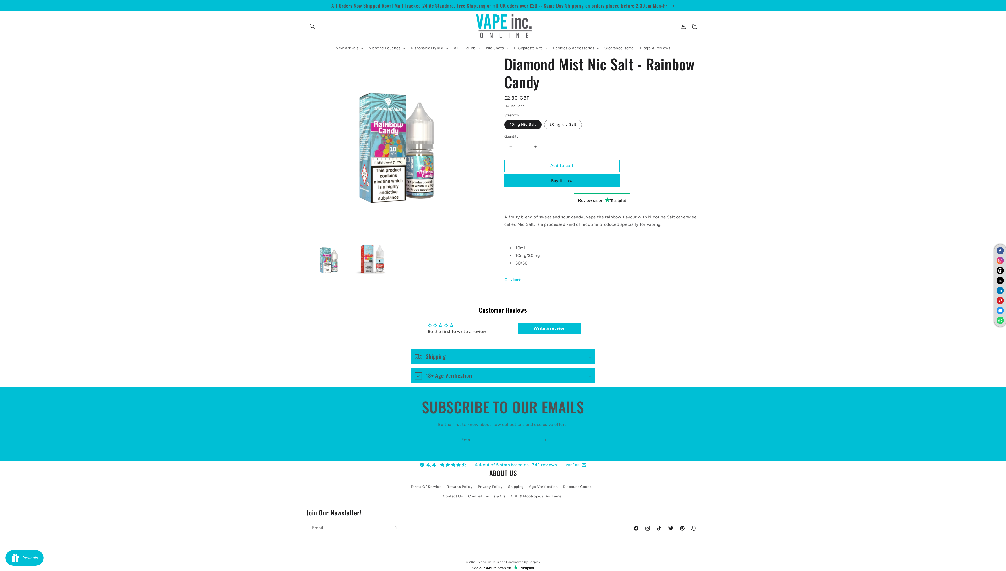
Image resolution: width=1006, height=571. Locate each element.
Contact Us (453, 496)
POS (496, 562)
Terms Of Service (426, 487)
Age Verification (543, 487)
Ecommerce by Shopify (523, 562)
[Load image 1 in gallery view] (328, 259)
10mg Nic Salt (523, 124)
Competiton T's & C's (487, 496)
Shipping (516, 487)
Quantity (511, 136)
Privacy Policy (490, 487)
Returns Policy (460, 487)
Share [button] (515, 279)
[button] (312, 26)
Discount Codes (577, 487)
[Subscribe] (544, 440)
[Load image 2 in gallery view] (372, 259)
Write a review (549, 328)
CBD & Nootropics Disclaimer (537, 496)
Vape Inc (485, 562)
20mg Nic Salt (563, 124)
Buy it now (562, 180)
